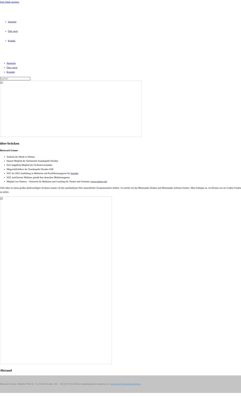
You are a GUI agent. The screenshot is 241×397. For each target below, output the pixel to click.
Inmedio (74, 173)
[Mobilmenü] (2, 52)
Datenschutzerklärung (131, 384)
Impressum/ (115, 384)
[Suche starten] (32, 79)
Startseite (11, 63)
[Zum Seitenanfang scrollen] (1, 395)
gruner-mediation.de (17, 9)
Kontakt (11, 72)
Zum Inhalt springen (9, 2)
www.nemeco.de (98, 181)
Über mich (12, 67)
